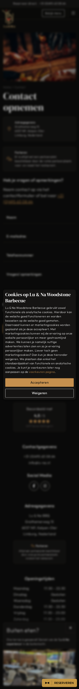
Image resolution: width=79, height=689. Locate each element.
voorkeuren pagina (42, 372)
